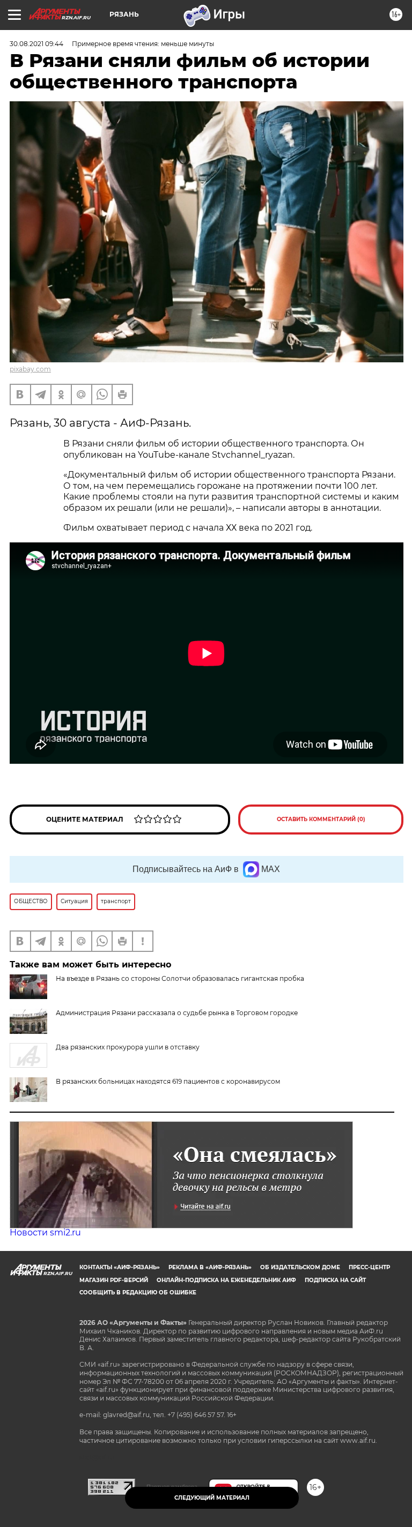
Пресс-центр (369, 1267)
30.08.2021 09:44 (36, 44)
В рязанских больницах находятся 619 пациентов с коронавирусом (168, 1081)
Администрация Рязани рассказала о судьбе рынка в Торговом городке (177, 1013)
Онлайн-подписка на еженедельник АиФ (226, 1280)
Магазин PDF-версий (113, 1280)
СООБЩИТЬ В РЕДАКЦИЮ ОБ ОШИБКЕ (137, 1292)
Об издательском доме (300, 1267)
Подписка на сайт (335, 1280)
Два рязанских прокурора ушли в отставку (128, 1047)
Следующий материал (211, 1497)
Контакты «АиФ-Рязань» (119, 1267)
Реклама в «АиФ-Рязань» (210, 1267)
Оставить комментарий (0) (321, 819)
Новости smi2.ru (45, 1232)
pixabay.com (30, 369)
